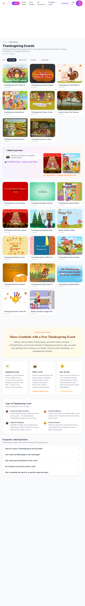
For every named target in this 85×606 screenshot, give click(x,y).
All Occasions (41, 3)
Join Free (79, 3)
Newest (33, 60)
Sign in (73, 3)
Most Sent (23, 60)
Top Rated (44, 60)
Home (4, 42)
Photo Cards (24, 3)
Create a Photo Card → (40, 391)
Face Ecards (31, 3)
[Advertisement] (42, 22)
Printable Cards (51, 3)
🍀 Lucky (11, 60)
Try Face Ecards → (67, 391)
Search (16, 3)
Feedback (65, 3)
